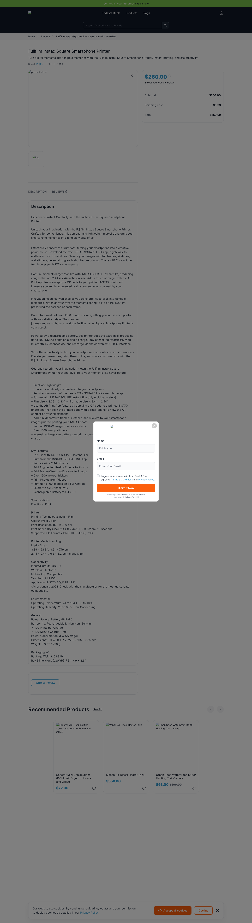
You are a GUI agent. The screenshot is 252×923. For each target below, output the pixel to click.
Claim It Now (126, 488)
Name (100, 441)
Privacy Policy (146, 479)
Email (100, 458)
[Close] (154, 425)
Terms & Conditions (122, 479)
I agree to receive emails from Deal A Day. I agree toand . (128, 478)
